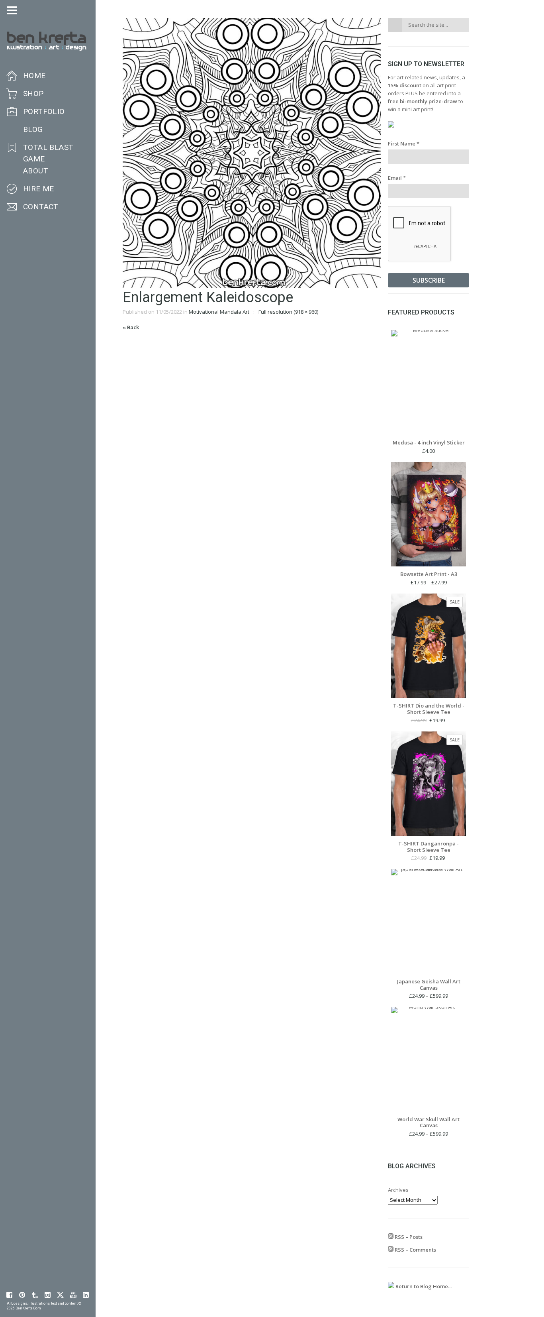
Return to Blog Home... (423, 1286)
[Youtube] (73, 1295)
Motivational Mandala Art (219, 311)
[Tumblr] (35, 1295)
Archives (398, 1189)
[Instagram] (48, 1295)
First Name (403, 143)
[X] (60, 1295)
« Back (131, 327)
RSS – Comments (414, 1249)
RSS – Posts (408, 1236)
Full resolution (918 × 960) (288, 311)
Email (397, 177)
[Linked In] (86, 1295)
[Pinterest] (22, 1295)
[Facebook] (9, 1295)
